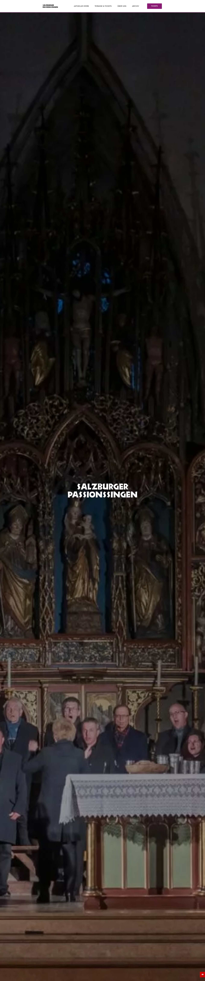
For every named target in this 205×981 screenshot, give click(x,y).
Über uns (121, 6)
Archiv (135, 6)
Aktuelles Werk (81, 6)
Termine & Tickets (103, 6)
